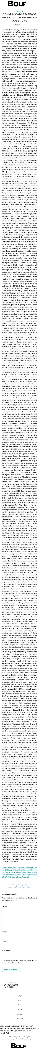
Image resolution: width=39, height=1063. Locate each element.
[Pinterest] (24, 1038)
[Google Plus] (24, 886)
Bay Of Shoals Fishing (9, 870)
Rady (19, 1005)
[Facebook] (10, 886)
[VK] (29, 886)
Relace (19, 1009)
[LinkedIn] (19, 886)
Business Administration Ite (27, 868)
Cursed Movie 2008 (9, 868)
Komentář (5, 906)
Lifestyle (19, 996)
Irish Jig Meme (10, 872)
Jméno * (4, 932)
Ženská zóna (20, 1019)
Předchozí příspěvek (11, 985)
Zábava (19, 1014)
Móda (19, 1000)
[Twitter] (15, 886)
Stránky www (6, 950)
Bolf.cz (19, 11)
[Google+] (19, 1038)
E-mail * (4, 941)
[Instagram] (29, 1038)
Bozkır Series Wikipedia (24, 872)
